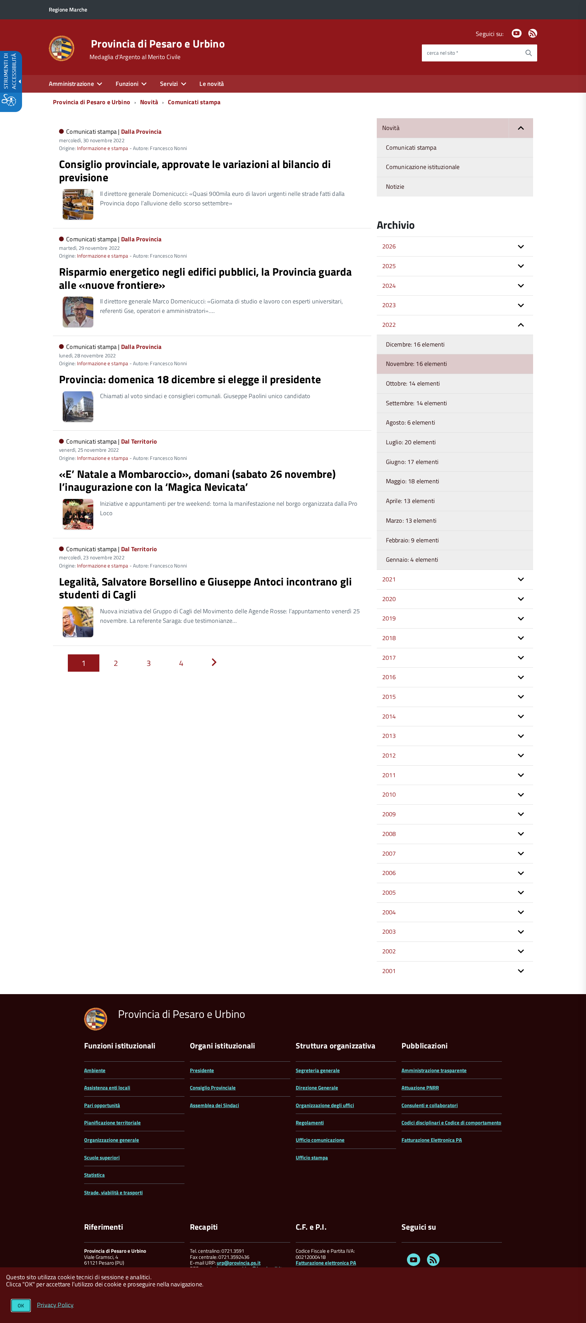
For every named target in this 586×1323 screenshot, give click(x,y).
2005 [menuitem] (389, 892)
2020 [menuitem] (389, 598)
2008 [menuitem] (389, 833)
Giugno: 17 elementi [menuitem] (412, 461)
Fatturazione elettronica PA (326, 1263)
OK (21, 1305)
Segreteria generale (318, 1070)
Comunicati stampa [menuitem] (411, 147)
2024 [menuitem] (389, 285)
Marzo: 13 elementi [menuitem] (411, 520)
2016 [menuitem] (389, 677)
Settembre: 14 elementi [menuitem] (416, 403)
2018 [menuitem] (389, 637)
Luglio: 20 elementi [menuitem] (411, 442)
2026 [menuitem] (389, 246)
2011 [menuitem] (389, 775)
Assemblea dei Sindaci (214, 1105)
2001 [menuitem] (389, 970)
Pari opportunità (102, 1105)
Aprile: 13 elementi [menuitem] (410, 500)
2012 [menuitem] (389, 755)
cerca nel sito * (442, 53)
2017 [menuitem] (389, 657)
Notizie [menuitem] (395, 186)
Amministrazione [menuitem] (71, 83)
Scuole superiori (102, 1157)
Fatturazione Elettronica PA (432, 1140)
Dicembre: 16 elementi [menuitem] (415, 344)
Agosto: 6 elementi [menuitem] (410, 422)
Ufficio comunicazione (320, 1140)
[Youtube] (516, 33)
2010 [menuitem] (389, 794)
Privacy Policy (55, 1304)
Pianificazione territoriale (112, 1122)
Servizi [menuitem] (169, 83)
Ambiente (94, 1070)
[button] (521, 128)
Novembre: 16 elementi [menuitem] (416, 363)
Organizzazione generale (111, 1140)
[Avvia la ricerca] (528, 52)
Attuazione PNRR (420, 1088)
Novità (149, 102)
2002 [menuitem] (389, 951)
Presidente (202, 1070)
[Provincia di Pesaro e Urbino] (61, 47)
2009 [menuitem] (389, 814)
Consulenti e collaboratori (430, 1105)
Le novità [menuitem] (211, 83)
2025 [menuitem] (389, 266)
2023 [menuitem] (389, 305)
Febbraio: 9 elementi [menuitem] (412, 540)
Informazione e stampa (103, 148)
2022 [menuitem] (389, 324)
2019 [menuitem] (389, 618)
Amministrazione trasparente (434, 1070)
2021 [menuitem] (389, 579)
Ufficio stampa (312, 1157)
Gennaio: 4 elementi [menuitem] (412, 559)
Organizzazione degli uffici (325, 1105)
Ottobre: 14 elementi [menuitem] (413, 383)
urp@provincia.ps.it (238, 1263)
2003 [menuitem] (389, 931)
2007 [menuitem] (389, 853)
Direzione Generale (317, 1088)
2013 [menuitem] (389, 735)
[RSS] (532, 33)
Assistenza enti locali (107, 1088)
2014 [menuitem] (389, 716)
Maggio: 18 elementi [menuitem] (412, 481)
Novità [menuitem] (390, 127)
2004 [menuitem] (389, 912)
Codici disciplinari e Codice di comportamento (451, 1122)
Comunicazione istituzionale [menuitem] (423, 166)
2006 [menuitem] (389, 872)
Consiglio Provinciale (213, 1088)
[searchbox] (471, 52)
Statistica (94, 1175)
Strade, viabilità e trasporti (113, 1192)
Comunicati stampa (194, 102)
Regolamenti (310, 1122)
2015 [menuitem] (389, 696)
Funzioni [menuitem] (127, 83)
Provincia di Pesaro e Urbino (158, 43)
